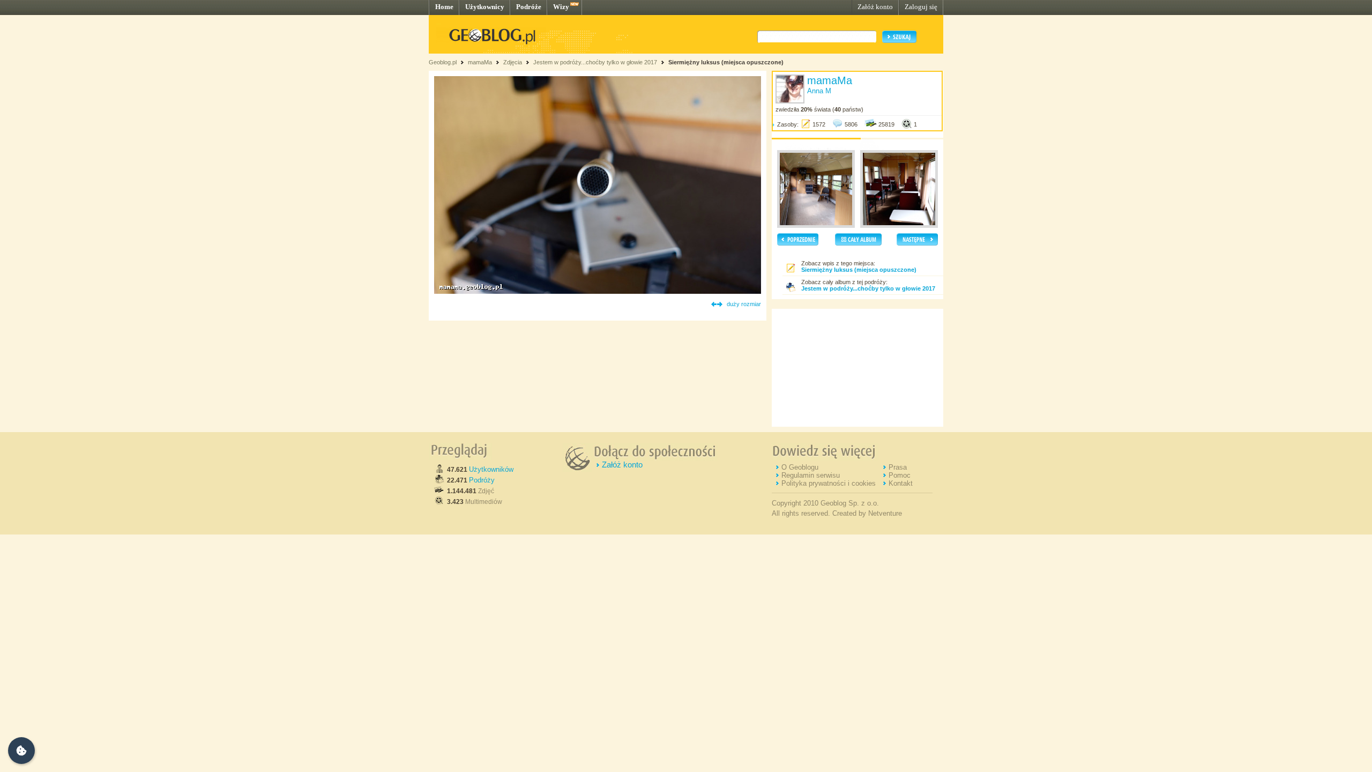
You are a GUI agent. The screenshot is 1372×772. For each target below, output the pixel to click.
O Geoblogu (799, 467)
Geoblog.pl (443, 62)
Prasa (898, 467)
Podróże (528, 7)
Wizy (561, 7)
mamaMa (480, 62)
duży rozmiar (744, 304)
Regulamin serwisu (810, 475)
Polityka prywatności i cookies (828, 483)
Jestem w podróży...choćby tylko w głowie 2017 (595, 62)
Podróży (482, 480)
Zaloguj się (921, 7)
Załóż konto (875, 7)
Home (444, 7)
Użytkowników (491, 469)
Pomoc (900, 475)
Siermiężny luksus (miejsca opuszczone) (726, 62)
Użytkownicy (484, 7)
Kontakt (901, 483)
